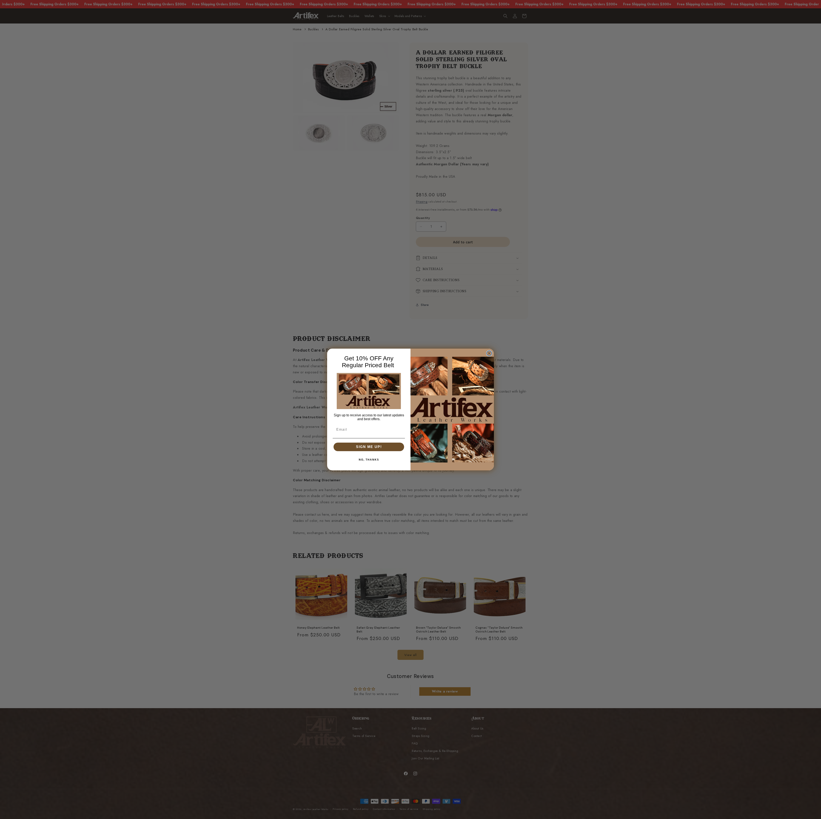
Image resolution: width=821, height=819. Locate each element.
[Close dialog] (489, 353)
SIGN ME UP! (369, 447)
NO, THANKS (369, 459)
